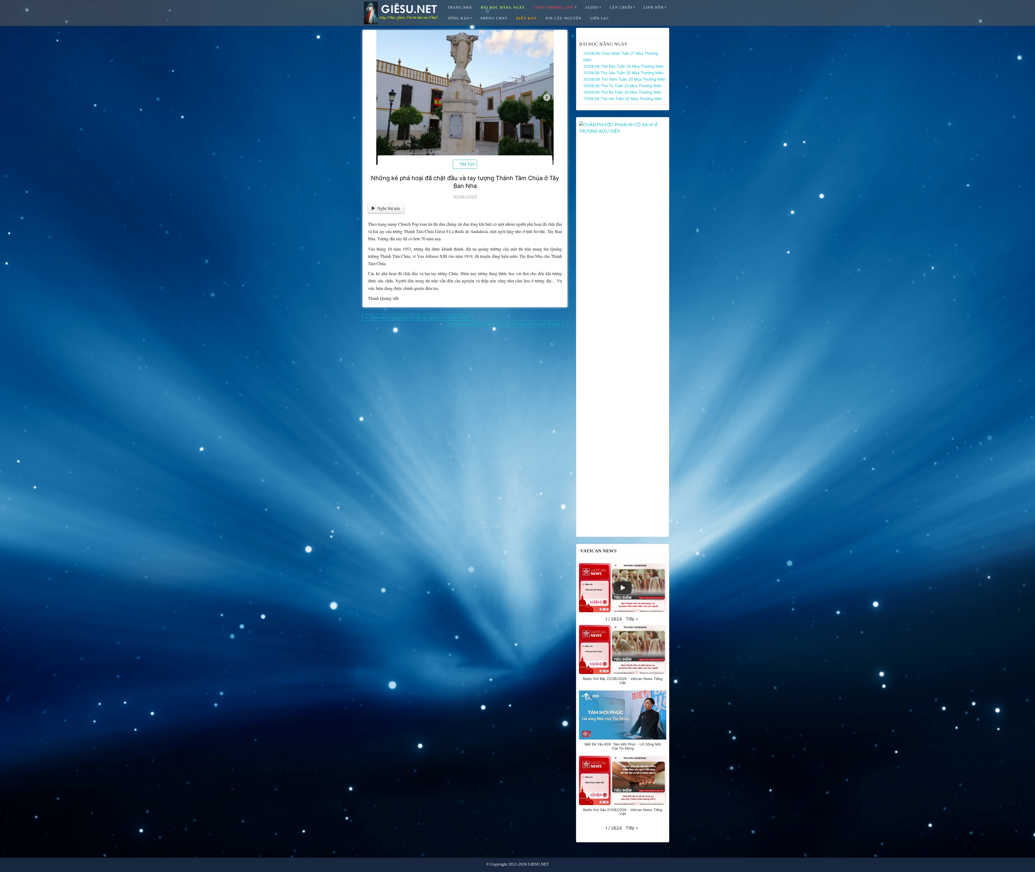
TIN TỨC (467, 164)
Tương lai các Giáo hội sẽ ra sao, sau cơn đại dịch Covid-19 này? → (506, 324)
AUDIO (592, 7)
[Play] (622, 587)
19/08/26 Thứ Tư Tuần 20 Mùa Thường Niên (622, 85)
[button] (632, 618)
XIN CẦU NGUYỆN (564, 18)
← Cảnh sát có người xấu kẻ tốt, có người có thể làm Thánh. (418, 317)
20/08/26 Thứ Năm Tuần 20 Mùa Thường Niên (624, 79)
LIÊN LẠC (599, 18)
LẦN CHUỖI (621, 7)
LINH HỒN (654, 7)
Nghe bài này (388, 208)
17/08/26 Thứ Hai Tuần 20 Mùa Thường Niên (622, 98)
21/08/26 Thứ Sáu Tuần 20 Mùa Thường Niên (623, 72)
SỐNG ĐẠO (459, 18)
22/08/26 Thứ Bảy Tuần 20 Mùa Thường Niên (623, 66)
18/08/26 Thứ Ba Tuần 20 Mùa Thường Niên (622, 92)
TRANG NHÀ (460, 7)
